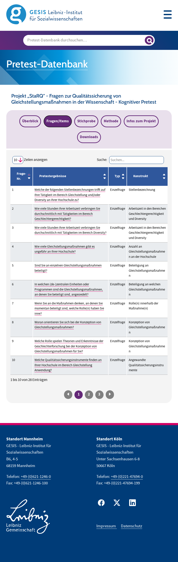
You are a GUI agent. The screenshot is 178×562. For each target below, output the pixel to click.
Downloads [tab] (89, 137)
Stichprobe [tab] (86, 121)
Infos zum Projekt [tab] (141, 121)
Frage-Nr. (21, 176)
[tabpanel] (89, 276)
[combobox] (89, 40)
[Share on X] (116, 503)
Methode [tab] (111, 121)
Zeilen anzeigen (35, 159)
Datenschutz (131, 526)
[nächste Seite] (110, 394)
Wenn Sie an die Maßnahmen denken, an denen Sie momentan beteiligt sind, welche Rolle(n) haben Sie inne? (69, 308)
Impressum (106, 526)
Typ (117, 176)
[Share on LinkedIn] (132, 503)
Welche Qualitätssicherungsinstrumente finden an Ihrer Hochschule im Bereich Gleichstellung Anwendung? (68, 365)
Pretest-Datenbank (47, 64)
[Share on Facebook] (102, 503)
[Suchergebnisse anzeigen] (149, 40)
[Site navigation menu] (167, 15)
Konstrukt (140, 176)
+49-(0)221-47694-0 (127, 476)
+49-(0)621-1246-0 (36, 476)
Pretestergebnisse (52, 176)
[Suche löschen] (139, 40)
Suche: (102, 159)
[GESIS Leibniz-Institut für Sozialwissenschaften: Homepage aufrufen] (44, 14)
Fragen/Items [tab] (57, 121)
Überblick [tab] (30, 121)
